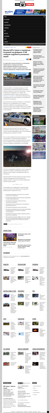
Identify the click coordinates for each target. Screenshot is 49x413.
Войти (34, 388)
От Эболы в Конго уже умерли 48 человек (42, 324)
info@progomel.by (21, 388)
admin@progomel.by (21, 397)
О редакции (35, 390)
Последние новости (36, 47)
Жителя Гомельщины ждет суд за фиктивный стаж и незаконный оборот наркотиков (42, 280)
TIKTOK (39, 411)
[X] (30, 59)
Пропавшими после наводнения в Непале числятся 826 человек (24, 240)
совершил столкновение (9, 95)
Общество (6, 22)
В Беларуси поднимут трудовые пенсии (27, 304)
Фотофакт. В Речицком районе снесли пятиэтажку (27, 297)
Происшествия (7, 25)
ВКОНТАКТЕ (13, 411)
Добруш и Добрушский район (16, 224)
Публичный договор (22, 405)
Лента (5, 16)
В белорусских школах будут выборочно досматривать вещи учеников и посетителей (39, 71)
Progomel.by (6, 60)
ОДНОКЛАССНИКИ (19, 411)
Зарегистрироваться (37, 386)
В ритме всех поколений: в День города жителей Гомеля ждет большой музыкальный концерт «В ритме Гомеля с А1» (38, 79)
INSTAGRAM (35, 411)
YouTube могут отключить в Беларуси (14, 363)
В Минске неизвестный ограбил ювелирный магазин (38, 157)
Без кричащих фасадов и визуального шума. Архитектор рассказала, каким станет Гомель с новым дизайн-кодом (38, 131)
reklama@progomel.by (22, 392)
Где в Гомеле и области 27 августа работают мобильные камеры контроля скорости (24, 246)
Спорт (5, 39)
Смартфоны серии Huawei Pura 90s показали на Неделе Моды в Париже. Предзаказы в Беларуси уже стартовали (13, 308)
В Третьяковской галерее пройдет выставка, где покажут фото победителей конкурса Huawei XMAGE (28, 357)
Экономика (6, 36)
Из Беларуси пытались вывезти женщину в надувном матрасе (37, 51)
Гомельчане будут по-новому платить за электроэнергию (38, 123)
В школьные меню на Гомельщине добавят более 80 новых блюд (38, 57)
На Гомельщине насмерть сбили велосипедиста (24, 234)
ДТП (5, 30)
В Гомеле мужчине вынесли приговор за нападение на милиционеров (38, 97)
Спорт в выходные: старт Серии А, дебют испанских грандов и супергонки (13, 326)
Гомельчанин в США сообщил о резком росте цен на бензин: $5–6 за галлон (13, 356)
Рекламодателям (36, 392)
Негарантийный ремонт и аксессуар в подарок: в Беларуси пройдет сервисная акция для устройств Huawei (28, 337)
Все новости (7, 47)
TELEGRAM (30, 411)
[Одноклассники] (29, 59)
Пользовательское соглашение (24, 406)
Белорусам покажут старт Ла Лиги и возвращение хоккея (13, 335)
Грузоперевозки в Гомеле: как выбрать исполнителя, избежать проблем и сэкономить (28, 369)
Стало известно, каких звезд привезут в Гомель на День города (22, 44)
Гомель (9, 224)
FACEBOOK (25, 411)
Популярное (36, 116)
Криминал (6, 28)
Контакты (35, 394)
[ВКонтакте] (27, 59)
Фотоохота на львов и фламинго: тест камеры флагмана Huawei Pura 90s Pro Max (38, 63)
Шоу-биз (6, 33)
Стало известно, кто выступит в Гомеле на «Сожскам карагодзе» (39, 140)
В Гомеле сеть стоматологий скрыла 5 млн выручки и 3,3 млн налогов (39, 148)
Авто (12, 47)
